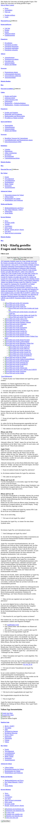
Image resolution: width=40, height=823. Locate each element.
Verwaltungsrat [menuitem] (9, 179)
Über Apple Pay (6, 265)
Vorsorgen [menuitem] (4, 68)
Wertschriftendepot (13, 268)
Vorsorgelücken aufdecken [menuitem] (13, 76)
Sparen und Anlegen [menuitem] (6, 121)
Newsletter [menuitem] (8, 728)
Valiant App (17, 294)
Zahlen (23, 298)
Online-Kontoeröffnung (8, 286)
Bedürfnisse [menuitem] (4, 145)
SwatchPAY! (24, 284)
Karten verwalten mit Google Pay (18, 277)
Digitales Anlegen (33, 265)
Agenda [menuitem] (7, 224)
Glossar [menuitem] (7, 740)
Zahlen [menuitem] (3, 92)
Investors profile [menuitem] (10, 222)
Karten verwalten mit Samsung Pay (28, 289)
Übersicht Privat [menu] (5, 20)
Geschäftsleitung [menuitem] (10, 180)
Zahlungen (22, 268)
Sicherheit (4, 268)
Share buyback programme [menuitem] (13, 233)
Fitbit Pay (25, 270)
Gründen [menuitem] (7, 149)
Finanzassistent (19, 266)
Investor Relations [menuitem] (6, 217)
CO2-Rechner (23, 265)
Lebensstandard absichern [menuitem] (12, 74)
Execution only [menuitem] (9, 61)
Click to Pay (15, 265)
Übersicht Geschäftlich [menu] (7, 88)
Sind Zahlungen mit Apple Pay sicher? (15, 533)
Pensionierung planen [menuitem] (11, 72)
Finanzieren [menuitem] (4, 39)
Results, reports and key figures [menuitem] (14, 229)
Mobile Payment (13, 282)
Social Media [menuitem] (9, 213)
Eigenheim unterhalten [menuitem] (11, 48)
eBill (27, 268)
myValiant (31, 284)
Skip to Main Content (7, 5)
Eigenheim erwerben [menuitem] (11, 45)
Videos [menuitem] (7, 742)
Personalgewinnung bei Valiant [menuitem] (14, 195)
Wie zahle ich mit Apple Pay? (12, 477)
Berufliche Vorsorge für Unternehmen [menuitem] (16, 138)
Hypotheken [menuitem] (8, 43)
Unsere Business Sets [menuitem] (11, 99)
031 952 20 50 (27, 664)
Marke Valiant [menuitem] (9, 184)
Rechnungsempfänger (8, 270)
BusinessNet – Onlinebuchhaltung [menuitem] (15, 103)
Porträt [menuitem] (7, 177)
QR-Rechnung (20, 286)
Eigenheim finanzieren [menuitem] (11, 46)
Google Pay (20, 275)
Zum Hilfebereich (6, 376)
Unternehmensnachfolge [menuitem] (12, 158)
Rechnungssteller (20, 287)
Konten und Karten (30, 266)
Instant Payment (18, 280)
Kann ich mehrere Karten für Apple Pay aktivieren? (19, 470)
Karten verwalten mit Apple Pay (13, 263)
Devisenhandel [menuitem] (9, 156)
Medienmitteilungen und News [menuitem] (14, 208)
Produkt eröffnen (10, 15)
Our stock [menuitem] (8, 231)
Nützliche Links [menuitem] (5, 722)
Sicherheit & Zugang (25, 296)
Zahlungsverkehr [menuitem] (10, 33)
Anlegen (12, 261)
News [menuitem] (6, 221)
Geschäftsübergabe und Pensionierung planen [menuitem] (19, 140)
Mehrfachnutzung (12, 296)
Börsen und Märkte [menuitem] (11, 64)
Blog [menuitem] (2, 85)
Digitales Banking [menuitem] (6, 81)
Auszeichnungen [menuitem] (10, 187)
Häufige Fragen (25, 279)
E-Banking (4, 266)
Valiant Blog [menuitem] (8, 211)
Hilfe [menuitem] (6, 729)
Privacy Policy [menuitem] (9, 735)
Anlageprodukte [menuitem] (10, 63)
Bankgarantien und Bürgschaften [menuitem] (15, 116)
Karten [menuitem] (7, 32)
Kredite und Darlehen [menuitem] (11, 112)
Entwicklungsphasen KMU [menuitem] (13, 142)
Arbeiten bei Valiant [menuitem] (6, 191)
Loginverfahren (28, 280)
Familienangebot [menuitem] (10, 35)
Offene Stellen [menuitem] (9, 197)
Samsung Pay (15, 284)
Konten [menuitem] (7, 30)
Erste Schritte (32, 270)
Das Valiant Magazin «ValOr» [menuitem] (14, 209)
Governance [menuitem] (8, 226)
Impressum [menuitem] (8, 736)
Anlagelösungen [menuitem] (10, 127)
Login (6, 17)
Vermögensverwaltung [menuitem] (11, 59)
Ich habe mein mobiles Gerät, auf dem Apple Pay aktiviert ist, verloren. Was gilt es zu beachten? (20, 391)
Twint (11, 294)
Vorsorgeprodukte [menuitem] (10, 77)
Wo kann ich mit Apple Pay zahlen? (14, 518)
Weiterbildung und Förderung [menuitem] (14, 200)
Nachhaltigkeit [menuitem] (9, 182)
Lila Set (28, 298)
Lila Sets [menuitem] (7, 28)
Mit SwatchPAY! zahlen (28, 293)
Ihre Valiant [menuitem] (4, 173)
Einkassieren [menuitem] (8, 101)
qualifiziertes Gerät (13, 625)
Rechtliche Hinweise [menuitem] (11, 733)
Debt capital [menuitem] (8, 228)
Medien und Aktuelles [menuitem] (6, 204)
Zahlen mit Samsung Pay (9, 291)
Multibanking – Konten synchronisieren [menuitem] (17, 105)
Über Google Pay (14, 279)
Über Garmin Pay (10, 275)
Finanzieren (18, 270)
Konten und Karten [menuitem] (6, 24)
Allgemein (11, 266)
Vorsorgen (18, 298)
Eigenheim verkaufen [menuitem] (11, 50)
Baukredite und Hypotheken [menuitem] (13, 114)
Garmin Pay (5, 273)
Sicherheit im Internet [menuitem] (11, 731)
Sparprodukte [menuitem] (9, 125)
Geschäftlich (8, 10)
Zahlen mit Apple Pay (30, 263)
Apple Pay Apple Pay (13, 257)
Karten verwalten (6, 272)
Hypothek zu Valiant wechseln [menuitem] (14, 118)
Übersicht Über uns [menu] (6, 169)
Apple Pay (18, 261)
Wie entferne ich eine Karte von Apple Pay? (16, 428)
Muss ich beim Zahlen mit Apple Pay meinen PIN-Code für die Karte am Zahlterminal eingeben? (19, 510)
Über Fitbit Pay (29, 272)
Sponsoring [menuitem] (8, 186)
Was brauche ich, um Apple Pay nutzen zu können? (19, 616)
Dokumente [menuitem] (8, 738)
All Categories (5, 261)
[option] (17, 303)
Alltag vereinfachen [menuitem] (11, 153)
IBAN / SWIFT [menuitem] (9, 726)
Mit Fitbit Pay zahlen (18, 272)
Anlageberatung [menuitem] (9, 57)
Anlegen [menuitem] (3, 53)
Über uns (7, 12)
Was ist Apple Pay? (9, 699)
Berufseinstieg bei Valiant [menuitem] (12, 198)
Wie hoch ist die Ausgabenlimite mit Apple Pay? (18, 692)
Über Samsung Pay (23, 291)
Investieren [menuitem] (8, 155)
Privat (6, 8)
